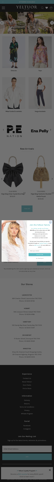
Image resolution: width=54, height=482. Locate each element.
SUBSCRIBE (39, 254)
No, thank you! (39, 258)
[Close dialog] (50, 222)
